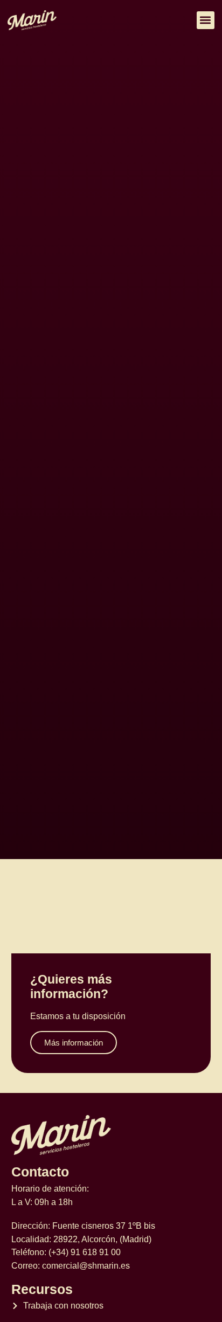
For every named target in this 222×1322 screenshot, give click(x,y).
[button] (205, 20)
